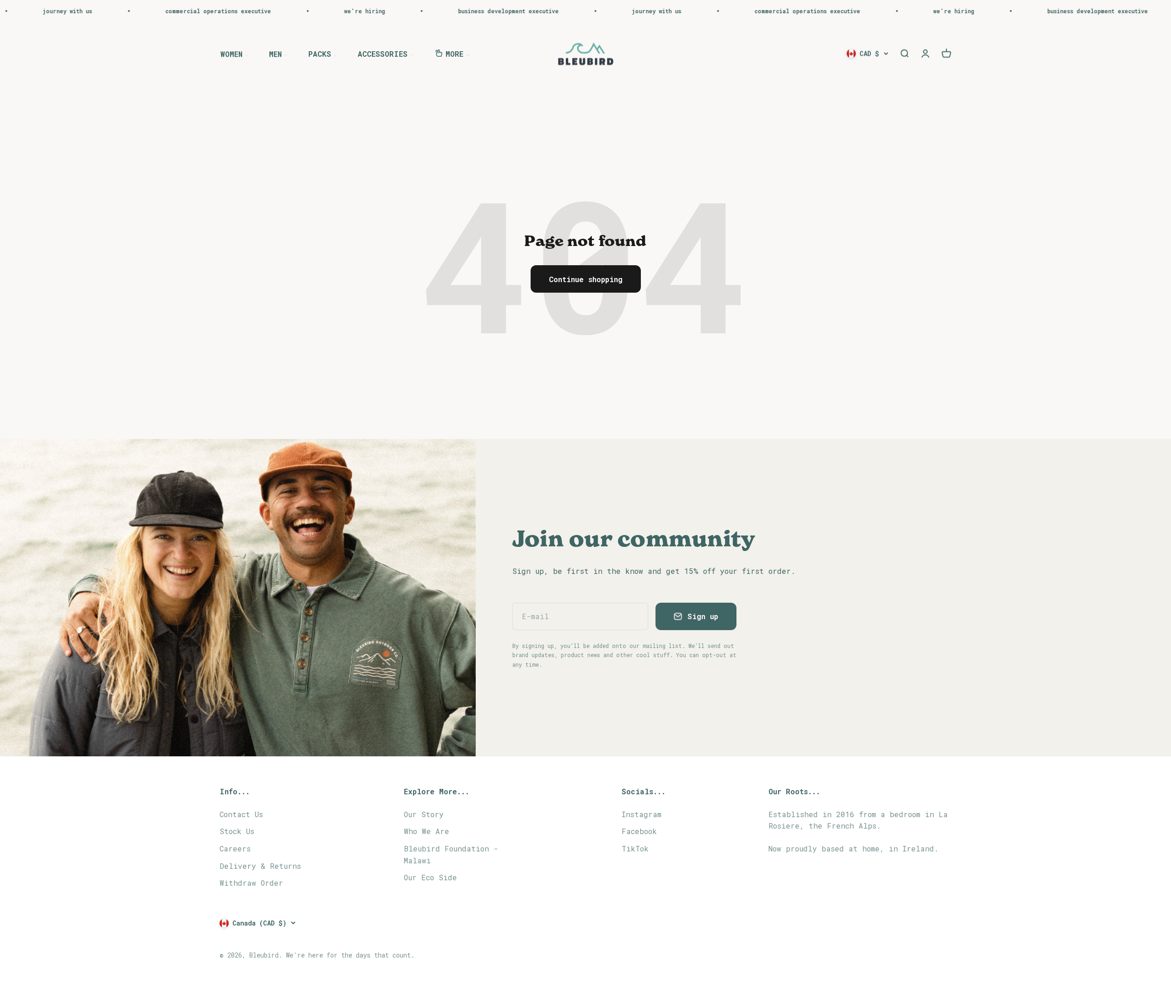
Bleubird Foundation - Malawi (451, 854)
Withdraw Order (251, 883)
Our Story (424, 814)
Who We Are (426, 831)
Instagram (641, 814)
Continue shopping (586, 279)
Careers (235, 848)
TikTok (635, 848)
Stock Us (237, 831)
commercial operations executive (145, 11)
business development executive (435, 11)
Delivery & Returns (260, 866)
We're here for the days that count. (350, 955)
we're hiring (291, 11)
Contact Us (241, 814)
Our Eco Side (430, 877)
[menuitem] (235, 53)
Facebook (639, 831)
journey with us (583, 11)
